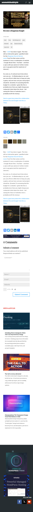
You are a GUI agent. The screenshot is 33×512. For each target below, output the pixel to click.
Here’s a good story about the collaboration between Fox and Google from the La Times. (16, 101)
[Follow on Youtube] (29, 502)
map (11, 43)
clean (5, 40)
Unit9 (8, 52)
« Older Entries (8, 437)
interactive (6, 43)
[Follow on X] (24, 502)
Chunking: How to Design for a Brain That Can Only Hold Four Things (15, 333)
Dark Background (16, 40)
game (24, 40)
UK (11, 47)
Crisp (9, 40)
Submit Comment (21, 294)
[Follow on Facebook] (19, 502)
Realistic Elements (18, 43)
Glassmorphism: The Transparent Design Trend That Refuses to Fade (16, 416)
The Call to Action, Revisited (13, 374)
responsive (6, 47)
